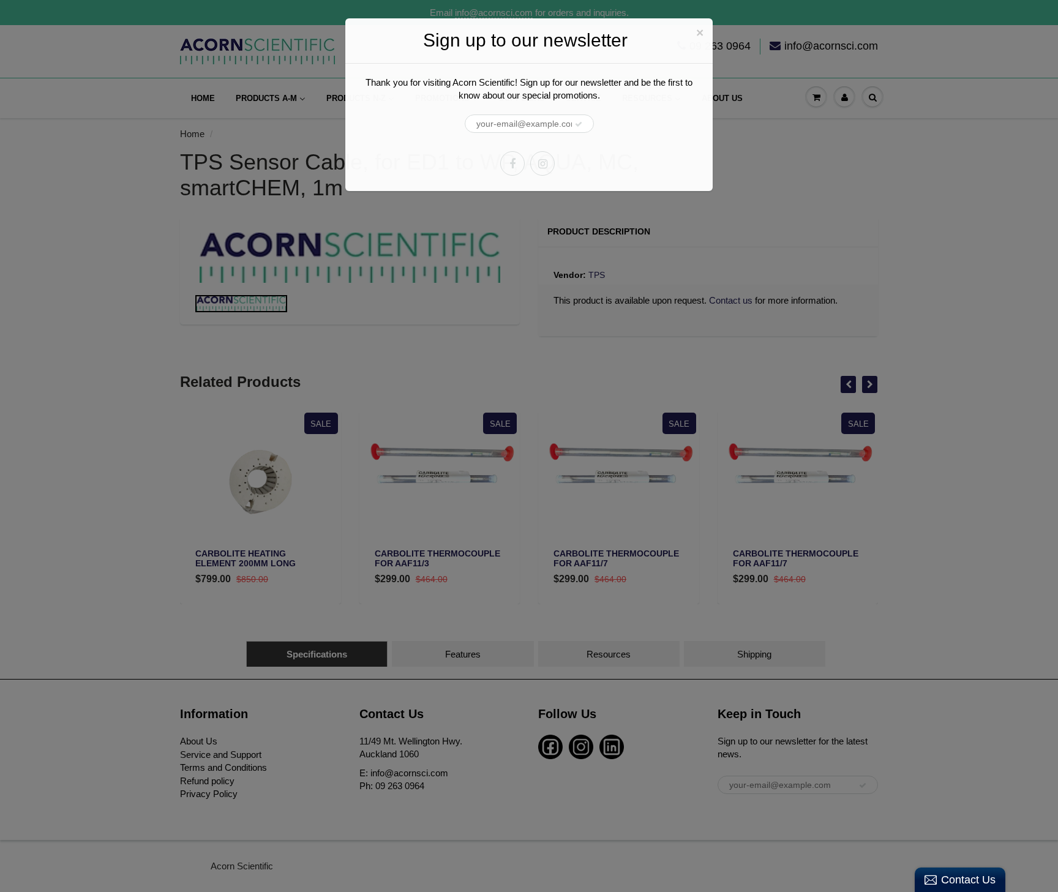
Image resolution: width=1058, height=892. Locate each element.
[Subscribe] (578, 124)
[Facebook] (512, 163)
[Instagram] (542, 163)
